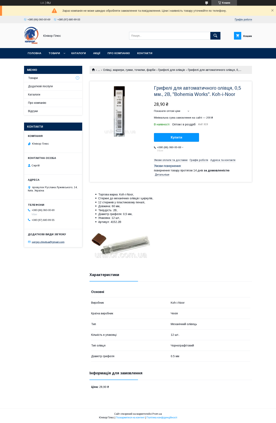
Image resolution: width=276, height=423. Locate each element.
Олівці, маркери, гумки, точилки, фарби (129, 69)
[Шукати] (215, 36)
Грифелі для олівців (171, 69)
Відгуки (33, 111)
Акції (96, 53)
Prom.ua (157, 414)
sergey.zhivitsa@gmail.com (48, 241)
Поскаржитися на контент (130, 417)
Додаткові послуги (40, 86)
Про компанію (118, 53)
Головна (34, 53)
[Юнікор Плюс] (31, 42)
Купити (176, 137)
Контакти (144, 53)
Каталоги (78, 53)
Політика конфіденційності (161, 417)
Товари (54, 53)
